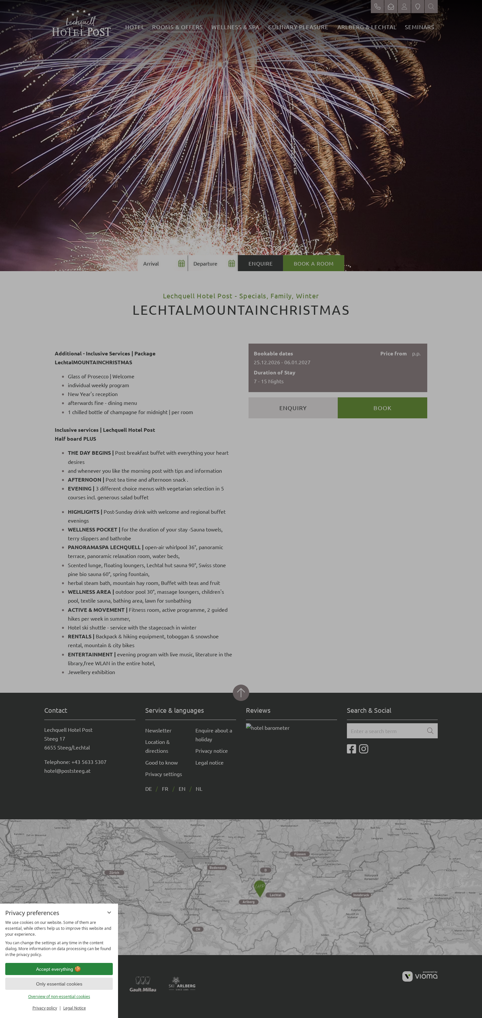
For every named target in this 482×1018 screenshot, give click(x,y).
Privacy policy (44, 1008)
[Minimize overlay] (109, 912)
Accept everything (54, 969)
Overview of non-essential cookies (59, 996)
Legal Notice (74, 1008)
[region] (59, 939)
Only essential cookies (59, 984)
